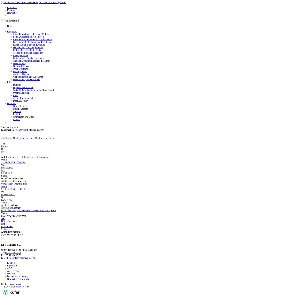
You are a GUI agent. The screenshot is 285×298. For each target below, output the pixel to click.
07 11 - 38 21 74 (13, 252)
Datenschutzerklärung (17, 276)
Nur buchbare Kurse (44, 138)
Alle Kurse (6, 138)
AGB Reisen (13, 271)
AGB (9, 268)
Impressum (12, 265)
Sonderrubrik (22, 130)
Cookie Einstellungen (11, 284)
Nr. (2, 151)
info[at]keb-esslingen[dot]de (22, 258)
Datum (4, 146)
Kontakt (11, 263)
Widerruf (11, 273)
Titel (3, 143)
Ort (2, 149)
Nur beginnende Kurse (24, 138)
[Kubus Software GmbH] (11, 295)
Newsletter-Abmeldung (18, 279)
